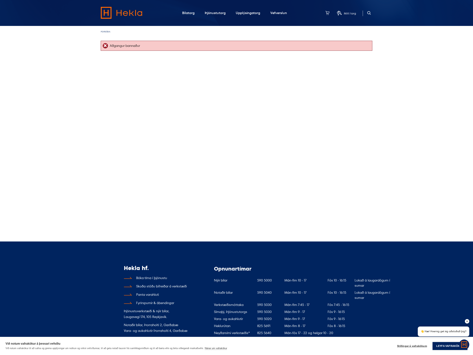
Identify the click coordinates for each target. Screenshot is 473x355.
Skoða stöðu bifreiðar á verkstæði (161, 286)
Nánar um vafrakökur (216, 348)
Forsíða (105, 31)
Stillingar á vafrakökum (412, 346)
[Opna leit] (369, 13)
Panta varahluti (147, 294)
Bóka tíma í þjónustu (151, 278)
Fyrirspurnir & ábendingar (155, 303)
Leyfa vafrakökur (450, 346)
